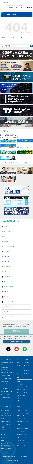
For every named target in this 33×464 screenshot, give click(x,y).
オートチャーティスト (22, 389)
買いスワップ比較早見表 (23, 362)
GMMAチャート (4, 413)
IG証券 (5, 226)
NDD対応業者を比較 (5, 375)
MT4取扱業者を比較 (22, 410)
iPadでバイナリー (21, 437)
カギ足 (2, 429)
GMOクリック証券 (9, 246)
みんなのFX (7, 231)
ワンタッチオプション (22, 445)
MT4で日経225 (20, 415)
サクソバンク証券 (8, 302)
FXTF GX (6, 261)
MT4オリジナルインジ (22, 424)
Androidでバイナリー (22, 434)
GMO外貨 (6, 251)
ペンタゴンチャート (5, 421)
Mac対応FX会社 (4, 367)
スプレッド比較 (4, 384)
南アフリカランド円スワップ (24, 373)
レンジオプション (21, 443)
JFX (5, 271)
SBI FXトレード (8, 281)
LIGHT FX (6, 236)
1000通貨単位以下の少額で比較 (8, 363)
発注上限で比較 (4, 370)
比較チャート (20, 400)
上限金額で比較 (21, 440)
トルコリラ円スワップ (22, 368)
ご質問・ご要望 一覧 (16, 341)
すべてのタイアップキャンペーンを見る (16, 163)
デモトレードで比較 (5, 400)
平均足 (2, 418)
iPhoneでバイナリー (22, 432)
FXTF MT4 (7, 256)
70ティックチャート (22, 392)
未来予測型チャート (22, 384)
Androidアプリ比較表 (6, 448)
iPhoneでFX (4, 437)
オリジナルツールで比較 (23, 413)
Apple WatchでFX (5, 443)
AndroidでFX (4, 440)
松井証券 (6, 291)
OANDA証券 (7, 276)
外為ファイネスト (8, 307)
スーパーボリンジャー (6, 410)
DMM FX (6, 312)
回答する (16, 331)
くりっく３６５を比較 (6, 397)
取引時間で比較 (4, 381)
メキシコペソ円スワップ (23, 370)
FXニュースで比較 (5, 394)
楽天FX (6, 297)
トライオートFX (8, 317)
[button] (31, 46)
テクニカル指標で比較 (6, 378)
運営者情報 (24, 456)
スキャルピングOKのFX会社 (7, 372)
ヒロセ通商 (7, 266)
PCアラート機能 (21, 395)
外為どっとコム (8, 241)
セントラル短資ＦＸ (9, 286)
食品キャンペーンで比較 (6, 391)
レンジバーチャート (5, 424)
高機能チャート (21, 381)
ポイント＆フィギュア (6, 415)
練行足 (2, 427)
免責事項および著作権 (8, 456)
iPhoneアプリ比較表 (5, 445)
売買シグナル (20, 398)
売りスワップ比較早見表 (23, 365)
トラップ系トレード (22, 386)
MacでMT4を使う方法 (22, 421)
